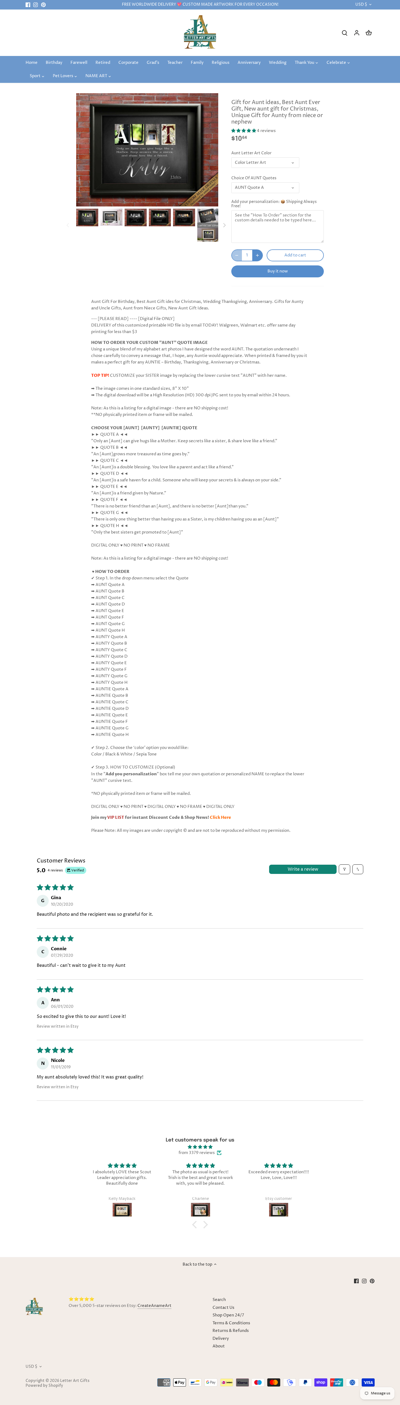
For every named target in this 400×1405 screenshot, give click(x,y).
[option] (87, 217)
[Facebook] (28, 5)
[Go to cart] (368, 32)
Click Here (220, 817)
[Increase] (257, 255)
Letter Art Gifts (75, 1380)
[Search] (345, 32)
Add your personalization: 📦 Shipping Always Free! (274, 204)
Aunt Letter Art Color (251, 153)
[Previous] (68, 225)
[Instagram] (35, 5)
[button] (244, 131)
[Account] (357, 32)
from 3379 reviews (197, 1153)
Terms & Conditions (231, 1323)
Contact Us (223, 1307)
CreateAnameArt (154, 1306)
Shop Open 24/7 (228, 1315)
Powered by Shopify (44, 1385)
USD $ (361, 4)
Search (219, 1300)
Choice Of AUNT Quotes (253, 178)
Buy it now (277, 271)
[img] (200, 1147)
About (219, 1346)
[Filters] (344, 869)
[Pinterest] (43, 5)
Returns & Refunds (231, 1331)
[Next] (224, 225)
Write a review (303, 869)
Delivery (221, 1338)
